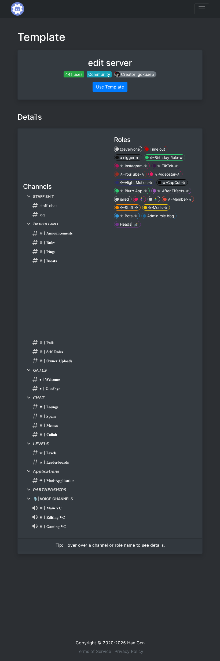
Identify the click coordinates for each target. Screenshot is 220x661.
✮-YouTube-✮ (131, 174)
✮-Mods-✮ (157, 207)
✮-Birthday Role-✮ (166, 157)
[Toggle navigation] (201, 8)
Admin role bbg (160, 216)
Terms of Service (94, 651)
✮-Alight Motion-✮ (135, 182)
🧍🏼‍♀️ (141, 199)
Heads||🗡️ (128, 224)
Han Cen (136, 642)
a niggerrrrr (129, 157)
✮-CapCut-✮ (173, 182)
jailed (124, 199)
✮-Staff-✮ (128, 207)
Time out (157, 149)
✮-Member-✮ (179, 199)
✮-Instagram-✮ (133, 166)
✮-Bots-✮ (128, 216)
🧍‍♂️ (155, 199)
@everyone (129, 149)
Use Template (110, 87)
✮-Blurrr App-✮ (133, 191)
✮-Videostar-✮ (166, 174)
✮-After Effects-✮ (172, 191)
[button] (135, 74)
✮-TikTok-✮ (167, 166)
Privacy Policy (129, 651)
